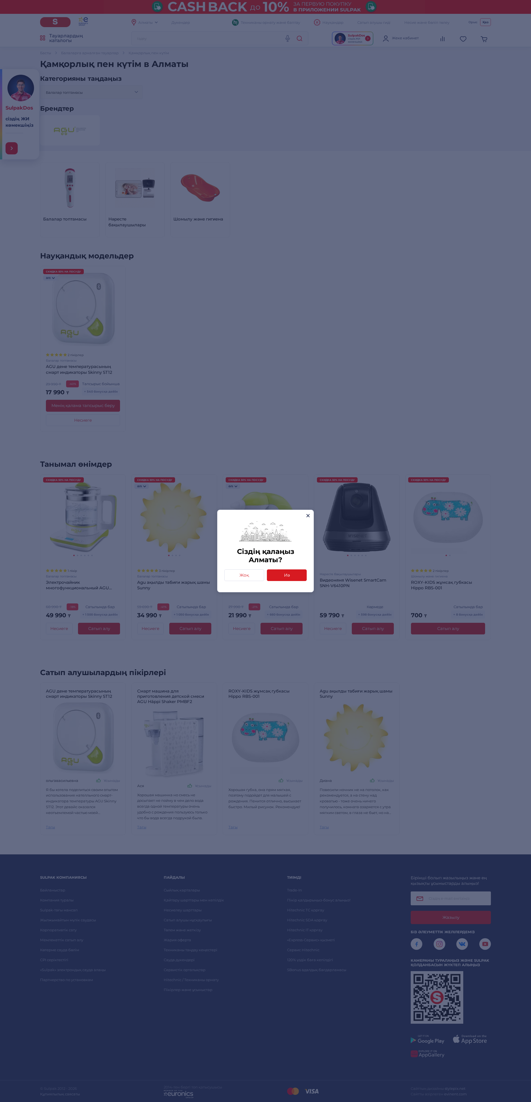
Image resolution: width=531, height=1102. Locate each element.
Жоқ (244, 575)
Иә (287, 575)
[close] (308, 515)
